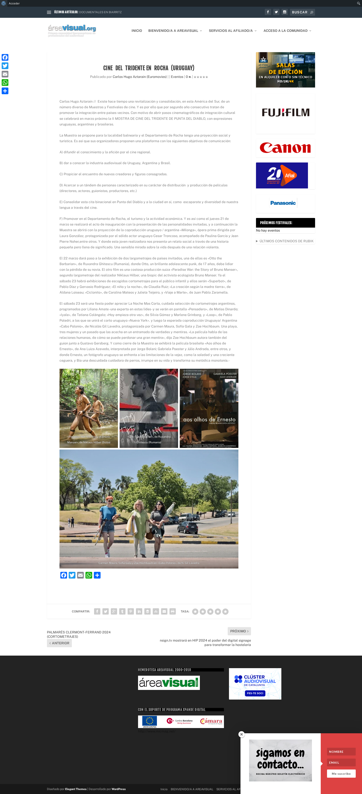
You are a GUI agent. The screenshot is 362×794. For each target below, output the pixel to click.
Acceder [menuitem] (14, 3)
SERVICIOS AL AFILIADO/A (231, 31)
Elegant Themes (76, 789)
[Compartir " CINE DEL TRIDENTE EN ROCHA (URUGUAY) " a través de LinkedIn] (139, 611)
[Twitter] (5, 66)
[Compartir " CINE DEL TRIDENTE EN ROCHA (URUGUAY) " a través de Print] (172, 611)
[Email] (5, 74)
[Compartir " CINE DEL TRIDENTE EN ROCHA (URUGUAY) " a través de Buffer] (147, 611)
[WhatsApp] (5, 82)
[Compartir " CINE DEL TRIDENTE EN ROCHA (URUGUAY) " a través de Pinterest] (131, 611)
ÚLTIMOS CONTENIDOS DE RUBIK (287, 241)
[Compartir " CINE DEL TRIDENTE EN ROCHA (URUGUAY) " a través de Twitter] (105, 611)
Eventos (177, 77)
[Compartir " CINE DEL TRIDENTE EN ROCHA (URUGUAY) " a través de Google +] (114, 611)
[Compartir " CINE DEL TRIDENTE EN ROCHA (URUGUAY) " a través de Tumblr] (122, 611)
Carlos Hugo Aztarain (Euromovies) (140, 77)
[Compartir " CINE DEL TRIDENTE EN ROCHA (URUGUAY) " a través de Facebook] (97, 611)
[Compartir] (5, 91)
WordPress (119, 789)
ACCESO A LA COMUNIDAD (286, 31)
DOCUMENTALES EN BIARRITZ (100, 12)
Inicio (137, 31)
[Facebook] (5, 57)
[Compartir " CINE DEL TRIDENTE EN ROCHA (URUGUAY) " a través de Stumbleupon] (156, 611)
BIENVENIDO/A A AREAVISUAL (173, 31)
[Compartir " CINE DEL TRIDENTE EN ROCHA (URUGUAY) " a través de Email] (164, 611)
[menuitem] (3, 3)
